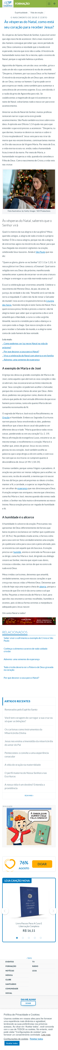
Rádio (35, 966)
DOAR (28, 1003)
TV (33, 962)
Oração (6, 417)
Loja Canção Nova (17, 880)
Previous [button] (5, 911)
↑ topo (29, 958)
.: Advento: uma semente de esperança (21, 359)
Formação (11, 966)
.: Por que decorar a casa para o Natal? (20, 351)
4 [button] (35, 938)
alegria (42, 586)
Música (9, 975)
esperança (22, 488)
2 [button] (23, 938)
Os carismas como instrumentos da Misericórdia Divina (23, 731)
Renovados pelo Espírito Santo (21, 709)
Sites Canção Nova (54, 3)
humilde (17, 552)
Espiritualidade (21, 13)
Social (9, 993)
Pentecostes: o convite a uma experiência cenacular (27, 754)
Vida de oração (36, 13)
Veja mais (29, 795)
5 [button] (41, 938)
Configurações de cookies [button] (16, 1038)
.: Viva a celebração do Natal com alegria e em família (28, 355)
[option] (29, 911)
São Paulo (40, 252)
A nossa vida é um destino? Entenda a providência (25, 786)
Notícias (10, 971)
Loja (34, 971)
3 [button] (29, 938)
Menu (49, 3)
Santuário (11, 984)
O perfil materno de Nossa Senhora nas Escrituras (26, 774)
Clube (8, 980)
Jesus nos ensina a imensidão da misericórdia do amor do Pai (29, 743)
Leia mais (45, 1034)
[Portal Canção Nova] (8, 3)
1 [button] (17, 938)
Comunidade (12, 989)
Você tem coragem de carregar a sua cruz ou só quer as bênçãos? (29, 719)
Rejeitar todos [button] (36, 1038)
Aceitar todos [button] (12, 1043)
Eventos (10, 962)
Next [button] (53, 911)
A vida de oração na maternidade (23, 764)
